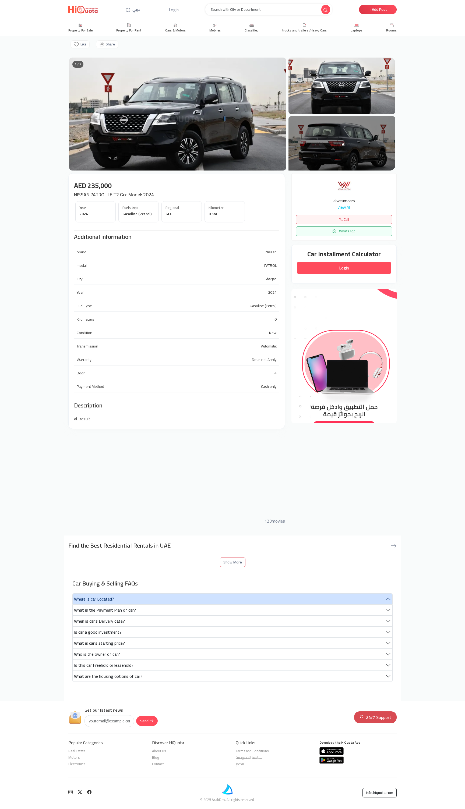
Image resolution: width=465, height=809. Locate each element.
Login (344, 268)
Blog (155, 757)
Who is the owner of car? (97, 654)
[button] (174, 9)
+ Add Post (378, 9)
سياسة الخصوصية (249, 757)
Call (346, 219)
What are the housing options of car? (108, 676)
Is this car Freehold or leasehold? (103, 665)
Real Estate (76, 751)
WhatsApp (346, 231)
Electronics (76, 764)
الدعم (240, 764)
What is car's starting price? (99, 643)
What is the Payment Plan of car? (105, 610)
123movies (275, 521)
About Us (159, 751)
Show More (232, 562)
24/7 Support (378, 717)
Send (144, 720)
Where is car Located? (94, 599)
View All (344, 207)
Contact (158, 764)
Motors (74, 757)
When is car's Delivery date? (99, 621)
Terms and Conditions (252, 751)
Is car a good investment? (98, 632)
